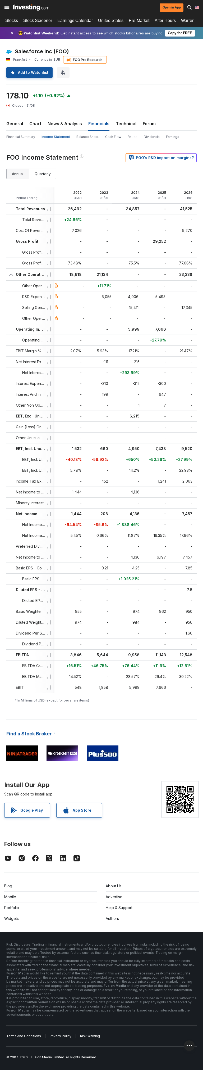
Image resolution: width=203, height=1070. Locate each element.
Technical (126, 123)
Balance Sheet (87, 137)
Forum (149, 123)
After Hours (165, 20)
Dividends (152, 137)
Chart (35, 123)
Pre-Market (139, 20)
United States (110, 20)
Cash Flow (113, 137)
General (14, 123)
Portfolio (11, 907)
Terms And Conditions (23, 1036)
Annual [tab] (18, 174)
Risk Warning (90, 1036)
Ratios (132, 137)
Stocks (11, 20)
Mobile (10, 896)
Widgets (11, 918)
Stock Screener (37, 20)
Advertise (114, 896)
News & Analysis (65, 123)
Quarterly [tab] (43, 174)
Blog (8, 886)
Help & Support (119, 907)
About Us (114, 886)
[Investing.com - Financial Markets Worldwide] (31, 7)
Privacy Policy (60, 1036)
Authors (112, 918)
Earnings (172, 137)
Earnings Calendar (75, 20)
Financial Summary (20, 137)
